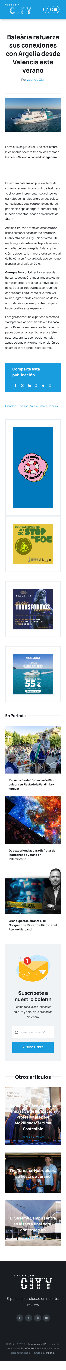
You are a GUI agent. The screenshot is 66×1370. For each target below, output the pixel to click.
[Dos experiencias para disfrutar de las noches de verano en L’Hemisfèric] (33, 799)
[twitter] (28, 1318)
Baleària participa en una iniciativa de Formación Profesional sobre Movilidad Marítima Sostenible (33, 1117)
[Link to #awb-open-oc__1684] (55, 9)
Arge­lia (33, 406)
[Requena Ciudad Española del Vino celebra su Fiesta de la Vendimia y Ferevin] (33, 728)
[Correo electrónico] (50, 385)
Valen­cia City (36, 79)
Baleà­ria (43, 406)
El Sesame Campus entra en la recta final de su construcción (33, 1224)
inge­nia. (50, 1352)
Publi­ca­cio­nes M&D (35, 1344)
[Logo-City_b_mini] (18, 6)
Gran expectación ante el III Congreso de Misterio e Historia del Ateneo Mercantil (33, 925)
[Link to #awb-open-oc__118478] (47, 9)
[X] (22, 385)
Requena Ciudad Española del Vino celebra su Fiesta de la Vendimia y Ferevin (32, 784)
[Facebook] (15, 385)
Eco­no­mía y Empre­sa (16, 406)
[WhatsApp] (36, 385)
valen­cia (53, 406)
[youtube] (46, 1318)
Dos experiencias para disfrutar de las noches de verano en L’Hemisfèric (32, 855)
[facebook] (19, 1318)
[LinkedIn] (29, 385)
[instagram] (37, 1318)
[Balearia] (33, 100)
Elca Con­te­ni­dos (30, 1348)
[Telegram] (43, 385)
